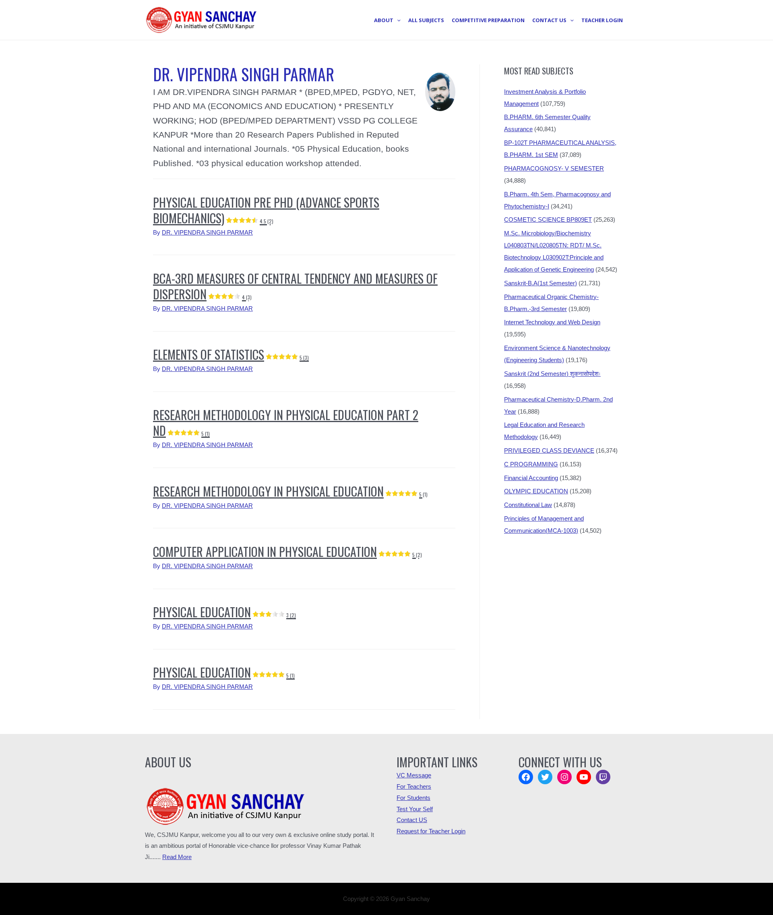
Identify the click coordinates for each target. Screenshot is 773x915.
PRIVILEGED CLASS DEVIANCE (549, 450)
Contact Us (549, 20)
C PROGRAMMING (531, 464)
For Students (413, 797)
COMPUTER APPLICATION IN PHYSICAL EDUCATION (287, 551)
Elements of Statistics (231, 354)
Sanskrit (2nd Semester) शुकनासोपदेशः (552, 373)
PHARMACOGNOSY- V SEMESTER (554, 168)
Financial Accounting (531, 477)
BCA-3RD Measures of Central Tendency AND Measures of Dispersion (295, 286)
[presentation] (397, 20)
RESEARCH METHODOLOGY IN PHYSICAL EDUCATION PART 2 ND (285, 422)
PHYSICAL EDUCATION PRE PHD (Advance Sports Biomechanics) (266, 210)
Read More (177, 856)
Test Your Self (415, 809)
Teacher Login (602, 20)
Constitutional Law (528, 504)
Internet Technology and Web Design (552, 322)
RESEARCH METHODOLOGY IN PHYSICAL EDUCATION (290, 491)
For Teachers (414, 786)
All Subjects (426, 20)
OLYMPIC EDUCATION (536, 491)
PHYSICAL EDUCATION (224, 612)
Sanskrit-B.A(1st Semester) (540, 283)
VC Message (414, 775)
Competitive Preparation (488, 20)
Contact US (412, 819)
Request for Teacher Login (431, 831)
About (383, 20)
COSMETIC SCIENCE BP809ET (548, 219)
